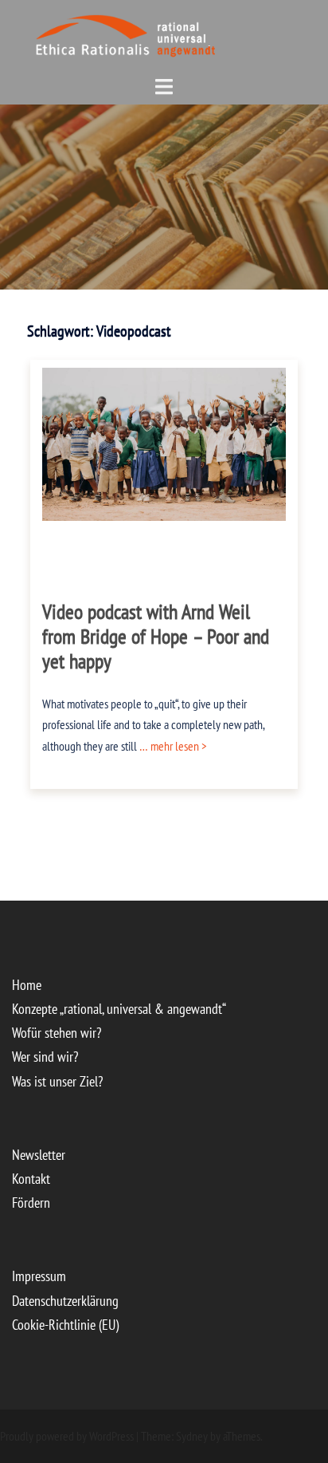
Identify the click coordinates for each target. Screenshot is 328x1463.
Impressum (39, 1276)
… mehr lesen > (172, 746)
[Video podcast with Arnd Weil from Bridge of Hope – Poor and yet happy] (164, 443)
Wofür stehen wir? (56, 1032)
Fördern (31, 1202)
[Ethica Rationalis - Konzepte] (186, 33)
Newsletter (38, 1155)
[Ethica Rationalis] (93, 33)
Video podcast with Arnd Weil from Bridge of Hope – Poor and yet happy (155, 636)
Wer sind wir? (45, 1056)
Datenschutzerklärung (65, 1300)
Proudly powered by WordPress (67, 1436)
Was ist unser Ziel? (57, 1081)
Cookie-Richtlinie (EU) (65, 1324)
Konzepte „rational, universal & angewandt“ (119, 1009)
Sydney (192, 1436)
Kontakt (31, 1178)
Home (26, 985)
